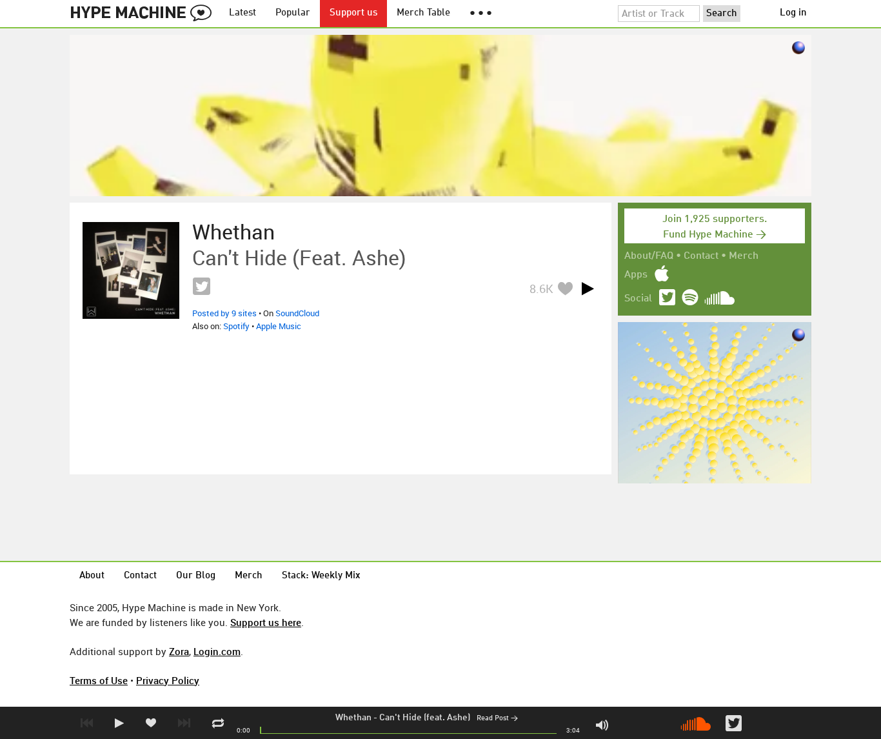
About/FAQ (648, 256)
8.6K (541, 288)
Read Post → (497, 718)
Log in (793, 13)
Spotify (236, 326)
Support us (353, 13)
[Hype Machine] (144, 13)
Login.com (217, 651)
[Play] (588, 288)
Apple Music (278, 326)
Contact (701, 256)
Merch (743, 256)
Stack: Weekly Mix (321, 576)
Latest (242, 13)
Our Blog (195, 576)
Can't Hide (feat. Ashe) (424, 717)
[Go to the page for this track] (131, 270)
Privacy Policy (167, 680)
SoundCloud (297, 313)
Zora (179, 651)
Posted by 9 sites (224, 313)
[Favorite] (565, 288)
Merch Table (423, 13)
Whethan (353, 717)
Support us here (265, 622)
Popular (292, 13)
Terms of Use (99, 680)
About (91, 576)
